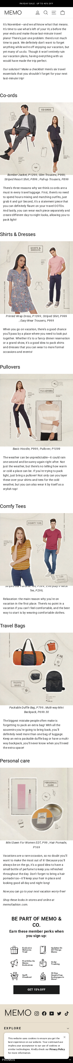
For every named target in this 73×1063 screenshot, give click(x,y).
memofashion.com (15, 904)
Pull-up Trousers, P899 (54, 179)
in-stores (31, 900)
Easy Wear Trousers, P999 (37, 320)
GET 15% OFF (37, 989)
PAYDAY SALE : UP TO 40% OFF (36, 3)
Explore (12, 1028)
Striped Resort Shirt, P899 (21, 179)
